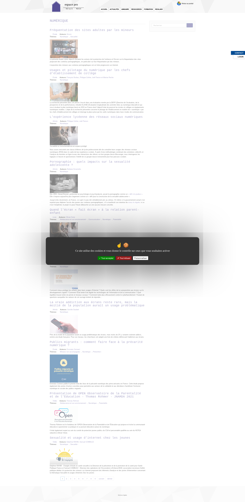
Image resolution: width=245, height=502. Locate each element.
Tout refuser (124, 258)
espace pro (71, 4)
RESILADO (159, 9)
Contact (239, 53)
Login (240, 57)
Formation (148, 9)
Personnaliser (140, 258)
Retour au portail (187, 3)
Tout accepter (107, 258)
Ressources (136, 9)
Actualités (114, 9)
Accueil (104, 9)
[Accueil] (56, 6)
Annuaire (125, 9)
